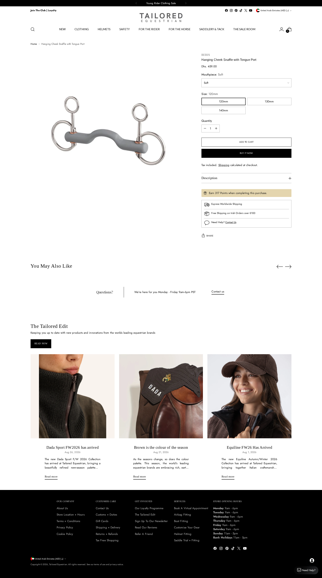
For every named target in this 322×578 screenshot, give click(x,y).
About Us (62, 508)
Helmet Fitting (182, 534)
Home (34, 44)
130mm (269, 101)
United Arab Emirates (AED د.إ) (275, 10)
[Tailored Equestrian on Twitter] (245, 10)
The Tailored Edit (145, 515)
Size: (209, 94)
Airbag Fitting (182, 515)
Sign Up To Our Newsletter (151, 521)
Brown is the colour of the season (161, 447)
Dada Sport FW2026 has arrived (72, 447)
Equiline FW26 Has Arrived (249, 447)
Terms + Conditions (68, 521)
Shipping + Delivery (108, 527)
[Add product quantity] (216, 128)
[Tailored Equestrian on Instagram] (231, 10)
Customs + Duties (106, 515)
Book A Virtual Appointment (191, 508)
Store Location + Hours (71, 515)
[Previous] (136, 3)
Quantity (206, 121)
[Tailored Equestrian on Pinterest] (236, 10)
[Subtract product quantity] (205, 128)
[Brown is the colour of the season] (161, 396)
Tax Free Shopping (107, 540)
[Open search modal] (32, 29)
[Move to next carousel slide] (288, 266)
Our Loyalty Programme (149, 508)
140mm (223, 110)
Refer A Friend (144, 534)
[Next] (186, 3)
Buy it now (246, 153)
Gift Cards (102, 521)
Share (209, 235)
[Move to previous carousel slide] (280, 267)
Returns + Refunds (107, 534)
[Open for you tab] (311, 560)
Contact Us (230, 222)
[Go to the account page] (281, 29)
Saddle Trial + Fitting (186, 540)
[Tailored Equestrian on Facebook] (226, 10)
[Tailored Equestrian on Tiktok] (241, 10)
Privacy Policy (65, 527)
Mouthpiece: (212, 74)
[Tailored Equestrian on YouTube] (250, 10)
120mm (223, 101)
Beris (205, 55)
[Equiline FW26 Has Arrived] (249, 396)
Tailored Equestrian (58, 564)
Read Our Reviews (146, 527)
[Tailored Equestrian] (161, 17)
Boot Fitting (181, 521)
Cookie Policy (65, 534)
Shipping (224, 165)
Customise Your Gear (187, 527)
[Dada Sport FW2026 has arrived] (73, 396)
